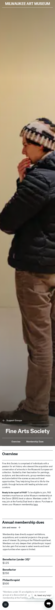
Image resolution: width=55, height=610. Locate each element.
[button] (5, 604)
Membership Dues (35, 441)
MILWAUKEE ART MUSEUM (27, 3)
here (36, 504)
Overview (15, 441)
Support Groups (14, 420)
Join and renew (9, 527)
